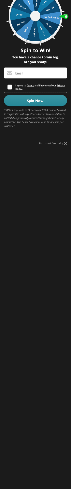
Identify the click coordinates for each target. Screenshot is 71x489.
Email (19, 73)
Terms (30, 85)
